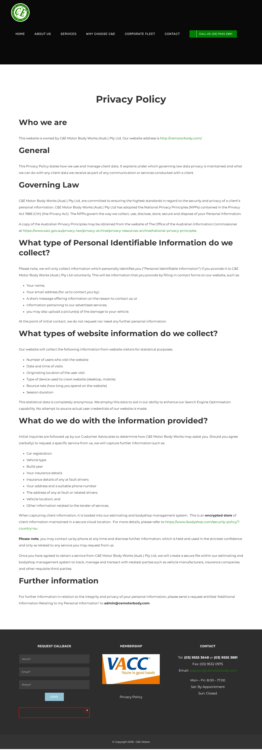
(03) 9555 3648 (196, 657)
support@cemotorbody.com (213, 670)
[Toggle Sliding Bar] (17, 55)
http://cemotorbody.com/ (180, 138)
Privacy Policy (131, 697)
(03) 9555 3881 (226, 657)
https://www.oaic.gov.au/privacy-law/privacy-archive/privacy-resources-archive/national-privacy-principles (109, 231)
